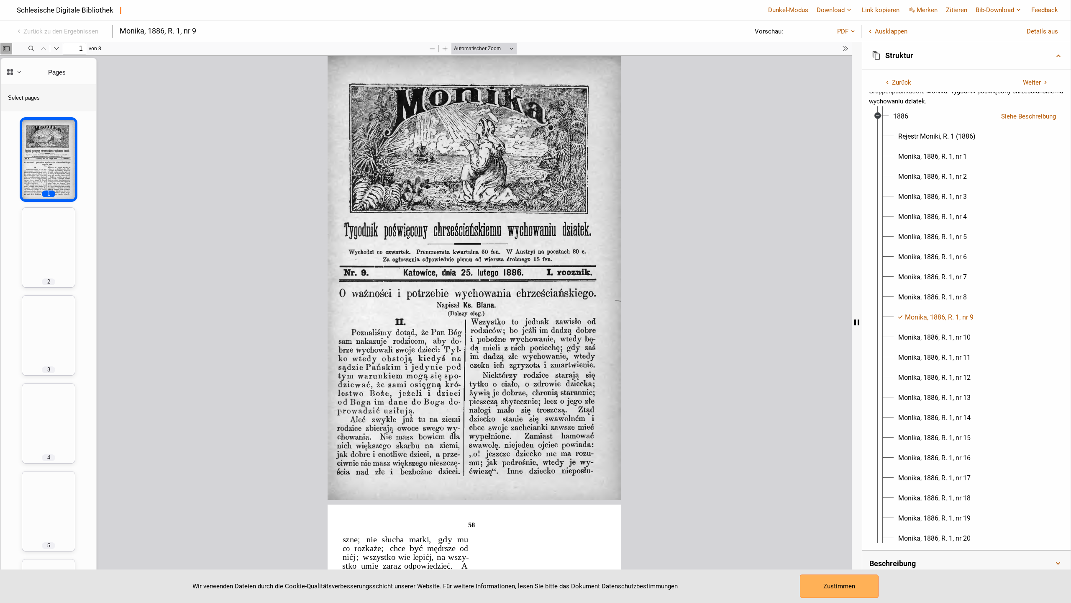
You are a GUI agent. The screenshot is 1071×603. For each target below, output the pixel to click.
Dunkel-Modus (788, 10)
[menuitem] (901, 116)
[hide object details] (857, 322)
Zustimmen (839, 586)
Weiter (1032, 82)
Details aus (1042, 31)
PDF (842, 31)
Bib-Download (995, 10)
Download (831, 10)
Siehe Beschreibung (1028, 116)
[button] (966, 55)
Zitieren (956, 10)
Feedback (1044, 10)
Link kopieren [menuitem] (880, 10)
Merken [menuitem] (927, 10)
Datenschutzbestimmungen (640, 586)
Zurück (901, 82)
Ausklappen (891, 31)
